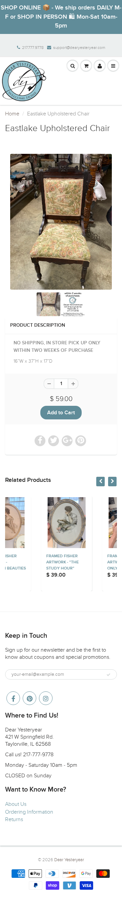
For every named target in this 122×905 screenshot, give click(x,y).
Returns (14, 819)
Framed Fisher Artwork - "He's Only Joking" (97, 562)
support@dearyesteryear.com (79, 47)
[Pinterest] (29, 698)
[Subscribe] (108, 674)
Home (12, 113)
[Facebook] (13, 698)
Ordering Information (29, 812)
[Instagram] (46, 698)
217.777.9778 (33, 47)
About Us (15, 804)
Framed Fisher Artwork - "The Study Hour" (35, 562)
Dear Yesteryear (69, 860)
